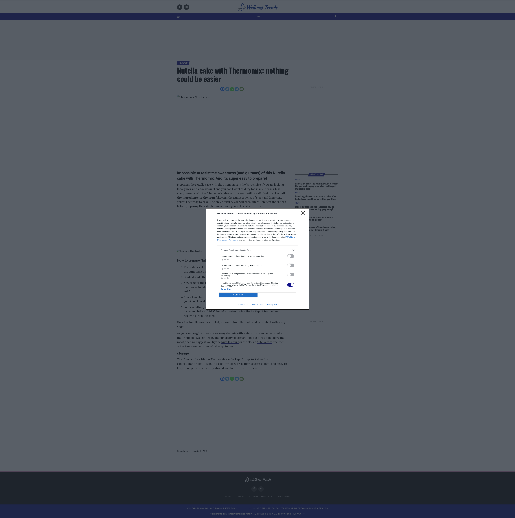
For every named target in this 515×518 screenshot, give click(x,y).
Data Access (257, 304)
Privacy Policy (273, 304)
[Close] (303, 213)
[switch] (290, 256)
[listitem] (257, 250)
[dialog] (257, 259)
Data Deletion (242, 304)
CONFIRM (238, 295)
